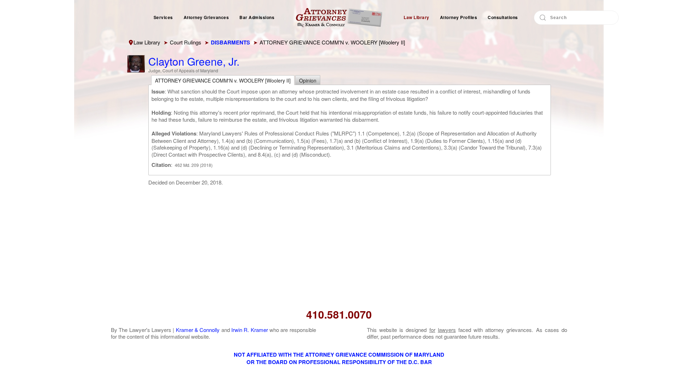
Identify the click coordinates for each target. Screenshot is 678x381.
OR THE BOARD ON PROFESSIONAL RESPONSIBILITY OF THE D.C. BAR (339, 362)
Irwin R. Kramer (249, 329)
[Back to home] (339, 17)
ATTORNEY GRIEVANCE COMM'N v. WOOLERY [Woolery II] (223, 80)
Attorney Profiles (458, 17)
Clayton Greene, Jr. (193, 61)
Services (163, 17)
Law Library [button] (416, 17)
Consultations (503, 17)
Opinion (307, 80)
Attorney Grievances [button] (206, 17)
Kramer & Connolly (198, 329)
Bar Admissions (256, 17)
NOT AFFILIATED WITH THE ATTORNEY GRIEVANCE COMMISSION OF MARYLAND (339, 354)
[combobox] (576, 18)
